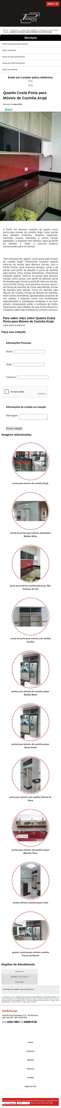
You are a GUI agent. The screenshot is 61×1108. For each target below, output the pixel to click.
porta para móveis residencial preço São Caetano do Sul (30, 587)
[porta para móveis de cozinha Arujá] (30, 460)
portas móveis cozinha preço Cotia (30, 902)
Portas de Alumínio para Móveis (15, 44)
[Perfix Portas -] (30, 17)
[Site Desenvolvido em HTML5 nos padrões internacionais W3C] (23, 1103)
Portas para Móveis (10, 70)
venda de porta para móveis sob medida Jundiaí (30, 640)
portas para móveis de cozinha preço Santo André (30, 746)
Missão (30, 1060)
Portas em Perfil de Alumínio (13, 63)
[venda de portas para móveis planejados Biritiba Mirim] (30, 510)
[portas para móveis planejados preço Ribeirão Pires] (30, 827)
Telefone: (11, 377)
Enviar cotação (14, 428)
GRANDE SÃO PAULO (20, 977)
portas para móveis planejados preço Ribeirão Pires (30, 851)
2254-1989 (13, 1021)
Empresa (30, 1051)
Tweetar (9, 109)
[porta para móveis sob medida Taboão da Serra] (30, 774)
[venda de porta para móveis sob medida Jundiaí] (30, 615)
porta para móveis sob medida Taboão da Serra (30, 799)
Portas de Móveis (9, 50)
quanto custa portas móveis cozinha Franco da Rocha (30, 954)
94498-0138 (30, 1021)
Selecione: (19, 971)
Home (30, 1042)
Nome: (10, 351)
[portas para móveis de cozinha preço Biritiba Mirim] (30, 668)
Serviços (30, 37)
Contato (30, 1077)
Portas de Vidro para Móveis (13, 57)
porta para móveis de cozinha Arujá (30, 483)
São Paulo (19, 982)
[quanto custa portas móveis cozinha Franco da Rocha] (30, 929)
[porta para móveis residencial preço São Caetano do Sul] (30, 563)
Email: (9, 364)
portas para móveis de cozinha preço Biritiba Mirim (30, 693)
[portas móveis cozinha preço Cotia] (30, 879)
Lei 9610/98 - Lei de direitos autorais (24, 1002)
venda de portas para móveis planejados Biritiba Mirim (30, 534)
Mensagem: (12, 415)
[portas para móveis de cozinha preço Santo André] (30, 721)
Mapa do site (30, 1086)
